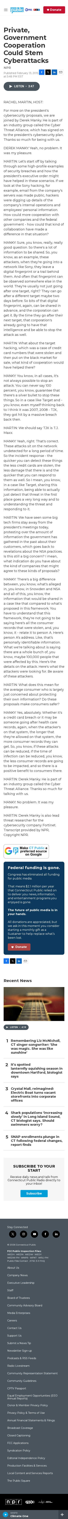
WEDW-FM (13, 1257)
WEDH (11, 1254)
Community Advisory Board (24, 1305)
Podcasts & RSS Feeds (21, 1358)
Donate (55, 9)
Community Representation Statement (32, 1373)
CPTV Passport (16, 1388)
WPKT (33, 1257)
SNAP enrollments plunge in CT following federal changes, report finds (37, 1141)
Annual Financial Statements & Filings (31, 1420)
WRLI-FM (43, 1257)
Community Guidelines (21, 1381)
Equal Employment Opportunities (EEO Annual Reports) (32, 1397)
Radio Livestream (18, 1366)
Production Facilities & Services (27, 1465)
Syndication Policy (18, 1450)
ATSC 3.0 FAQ (37, 1260)
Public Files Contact (17, 1260)
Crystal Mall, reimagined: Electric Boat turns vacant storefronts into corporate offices (33, 1095)
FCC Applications (17, 1443)
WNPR (24, 1257)
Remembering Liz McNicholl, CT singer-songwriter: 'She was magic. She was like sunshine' (35, 1047)
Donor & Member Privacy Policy (27, 1405)
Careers (12, 1320)
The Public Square (18, 1480)
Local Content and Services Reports (30, 1473)
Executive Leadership (20, 1283)
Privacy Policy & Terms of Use (26, 1413)
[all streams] (63, 1514)
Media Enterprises (18, 1313)
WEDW (29, 1254)
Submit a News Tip (19, 1343)
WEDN (19, 1254)
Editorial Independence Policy (26, 1458)
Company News (17, 1275)
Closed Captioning (18, 1435)
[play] (5, 1514)
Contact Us (14, 1328)
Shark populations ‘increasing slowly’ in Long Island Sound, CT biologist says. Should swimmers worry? (36, 1119)
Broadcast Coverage (20, 1428)
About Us (13, 1267)
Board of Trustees (18, 1298)
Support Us (14, 1335)
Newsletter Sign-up (19, 1350)
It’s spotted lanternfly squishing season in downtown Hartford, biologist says (37, 1070)
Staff (10, 1290)
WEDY (38, 1254)
